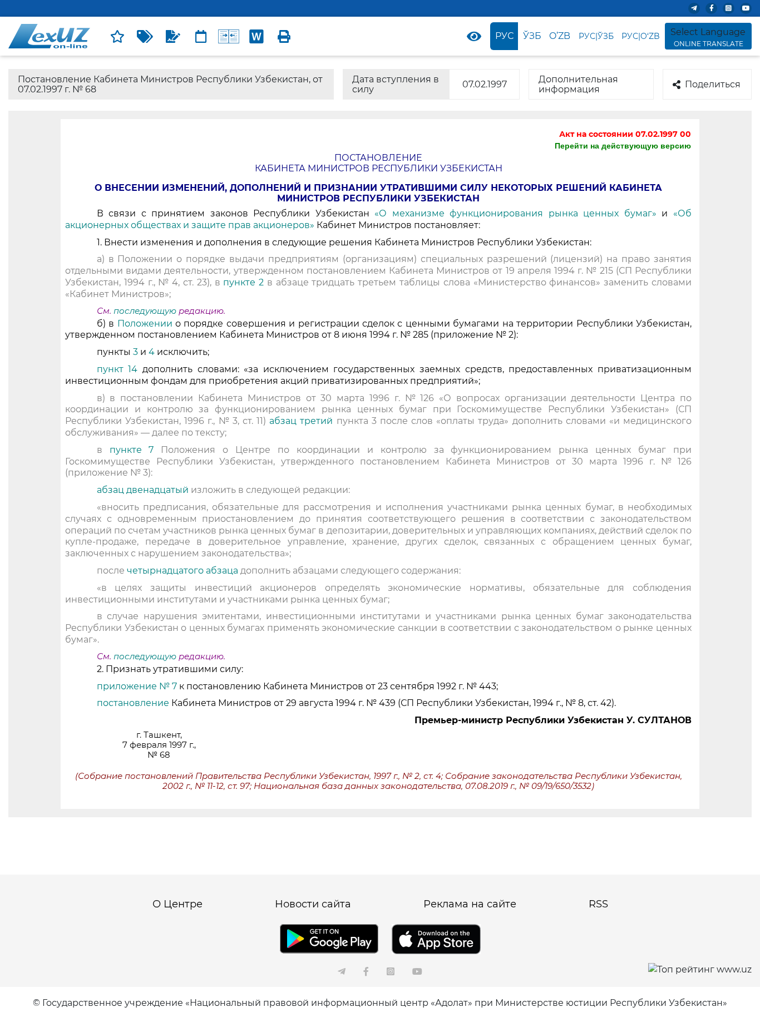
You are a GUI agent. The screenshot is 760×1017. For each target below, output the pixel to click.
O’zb (559, 36)
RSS (598, 904)
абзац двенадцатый (144, 490)
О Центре (177, 904)
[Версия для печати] (284, 36)
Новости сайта (313, 904)
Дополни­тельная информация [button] (578, 84)
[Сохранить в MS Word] (256, 36)
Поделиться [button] (713, 84)
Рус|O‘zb (640, 36)
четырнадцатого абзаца (183, 570)
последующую (144, 311)
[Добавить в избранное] (117, 36)
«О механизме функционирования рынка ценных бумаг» (518, 213)
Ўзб (532, 36)
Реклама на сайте (469, 904)
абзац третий (302, 421)
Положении (146, 323)
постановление (134, 703)
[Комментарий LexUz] (173, 36)
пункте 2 (243, 282)
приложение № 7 (137, 686)
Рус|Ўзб (596, 36)
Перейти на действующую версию (623, 145)
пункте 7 (135, 450)
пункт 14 (119, 369)
